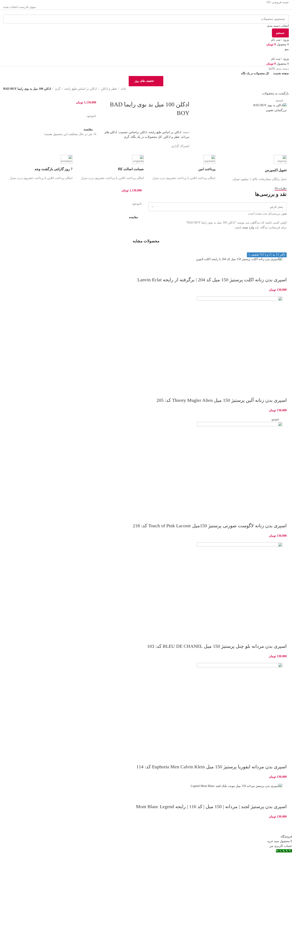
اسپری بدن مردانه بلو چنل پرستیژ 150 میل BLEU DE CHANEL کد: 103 (217, 646)
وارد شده (248, 227)
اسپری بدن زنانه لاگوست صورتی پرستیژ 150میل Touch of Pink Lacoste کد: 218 (210, 525)
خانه (123, 88)
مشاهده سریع (269, 271)
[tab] (281, 188)
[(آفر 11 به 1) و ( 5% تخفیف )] (146, 339)
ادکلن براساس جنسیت (133, 132)
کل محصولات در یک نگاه (146, 137)
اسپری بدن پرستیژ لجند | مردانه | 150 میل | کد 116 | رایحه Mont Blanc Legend (211, 806)
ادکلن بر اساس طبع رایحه (80, 88)
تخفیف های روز (144, 80)
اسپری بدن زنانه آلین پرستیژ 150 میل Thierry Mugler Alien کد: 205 (221, 400)
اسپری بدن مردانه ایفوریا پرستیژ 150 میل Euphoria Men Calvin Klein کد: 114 (211, 766)
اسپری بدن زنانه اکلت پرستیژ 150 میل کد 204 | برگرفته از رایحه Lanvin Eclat (212, 279)
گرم (57, 88)
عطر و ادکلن (108, 88)
